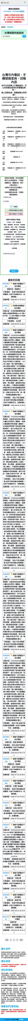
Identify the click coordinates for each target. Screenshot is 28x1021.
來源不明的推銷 (14, 241)
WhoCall (6, 3)
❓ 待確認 (14, 206)
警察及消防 (22, 229)
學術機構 (6, 229)
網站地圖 (21, 1019)
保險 (16, 227)
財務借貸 (18, 222)
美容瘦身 (22, 224)
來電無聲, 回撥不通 (10, 239)
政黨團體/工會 (14, 229)
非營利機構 (22, 227)
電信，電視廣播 (8, 224)
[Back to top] (25, 1013)
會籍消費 (6, 227)
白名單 (20, 232)
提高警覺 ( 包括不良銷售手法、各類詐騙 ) (14, 244)
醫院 (15, 232)
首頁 (7, 940)
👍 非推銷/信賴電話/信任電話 (14, 210)
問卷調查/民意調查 (20, 234)
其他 (9, 222)
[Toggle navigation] (25, 2)
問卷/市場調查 (20, 239)
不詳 (13, 222)
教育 (12, 227)
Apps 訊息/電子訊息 (17, 236)
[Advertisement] (14, 55)
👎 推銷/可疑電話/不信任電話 (14, 214)
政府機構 (9, 232)
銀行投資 (16, 224)
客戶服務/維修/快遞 (9, 234)
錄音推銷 (14, 248)
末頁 (21, 940)
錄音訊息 (8, 236)
